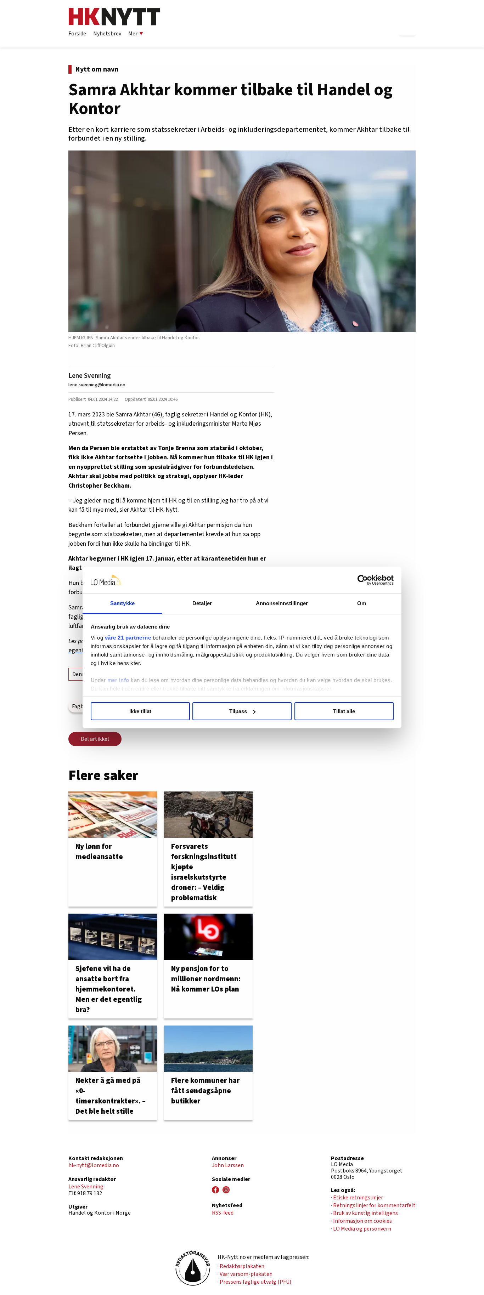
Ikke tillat (140, 711)
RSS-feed (222, 1213)
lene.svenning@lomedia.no (96, 384)
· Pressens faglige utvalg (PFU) (254, 1282)
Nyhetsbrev (107, 34)
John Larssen (228, 1165)
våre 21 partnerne (128, 638)
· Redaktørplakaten (241, 1266)
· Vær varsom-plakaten (245, 1274)
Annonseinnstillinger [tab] (282, 603)
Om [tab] (361, 603)
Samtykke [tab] (122, 603)
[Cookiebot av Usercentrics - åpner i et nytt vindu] (363, 580)
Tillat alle (344, 711)
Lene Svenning (89, 376)
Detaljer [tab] (202, 603)
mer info (118, 680)
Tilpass (238, 711)
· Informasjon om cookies (361, 1221)
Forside (77, 34)
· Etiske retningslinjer (357, 1198)
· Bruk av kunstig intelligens (364, 1213)
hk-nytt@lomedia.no (93, 1165)
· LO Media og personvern (361, 1229)
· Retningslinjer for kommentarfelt (373, 1205)
